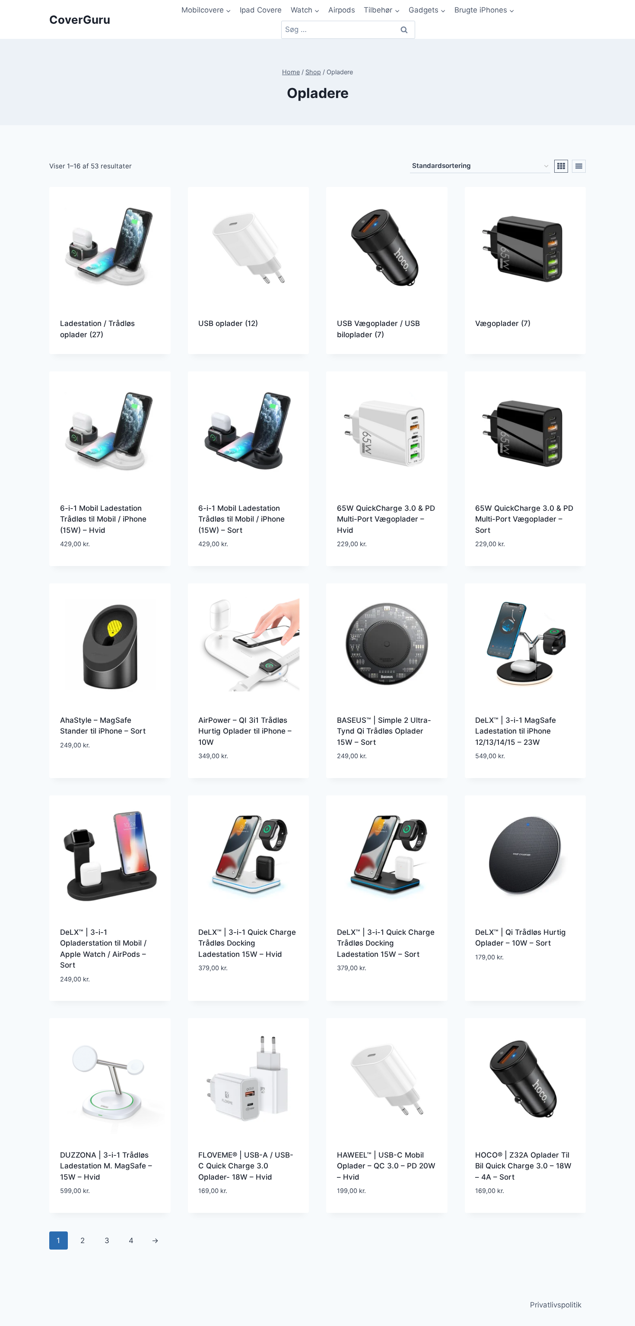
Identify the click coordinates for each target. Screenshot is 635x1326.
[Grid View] (561, 166)
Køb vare (110, 771)
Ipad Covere (261, 10)
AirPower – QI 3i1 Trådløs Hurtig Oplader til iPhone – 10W (245, 731)
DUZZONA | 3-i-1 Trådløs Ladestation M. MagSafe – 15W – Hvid (106, 1166)
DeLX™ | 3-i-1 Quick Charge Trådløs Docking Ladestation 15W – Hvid (247, 943)
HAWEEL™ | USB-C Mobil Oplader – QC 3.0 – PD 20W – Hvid (386, 1166)
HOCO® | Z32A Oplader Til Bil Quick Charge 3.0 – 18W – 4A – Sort (523, 1166)
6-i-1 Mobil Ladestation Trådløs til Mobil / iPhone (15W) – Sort (241, 519)
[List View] (579, 166)
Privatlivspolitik (555, 1305)
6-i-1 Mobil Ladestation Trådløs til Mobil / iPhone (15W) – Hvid (103, 519)
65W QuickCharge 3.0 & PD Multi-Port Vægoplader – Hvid (386, 519)
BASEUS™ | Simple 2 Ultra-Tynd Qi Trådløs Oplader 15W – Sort (384, 731)
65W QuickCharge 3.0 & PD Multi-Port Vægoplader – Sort (524, 519)
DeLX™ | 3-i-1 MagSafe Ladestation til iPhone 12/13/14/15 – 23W (515, 731)
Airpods (341, 10)
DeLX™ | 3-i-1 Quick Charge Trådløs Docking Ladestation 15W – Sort (386, 943)
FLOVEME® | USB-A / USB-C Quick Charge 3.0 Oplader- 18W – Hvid (245, 1166)
